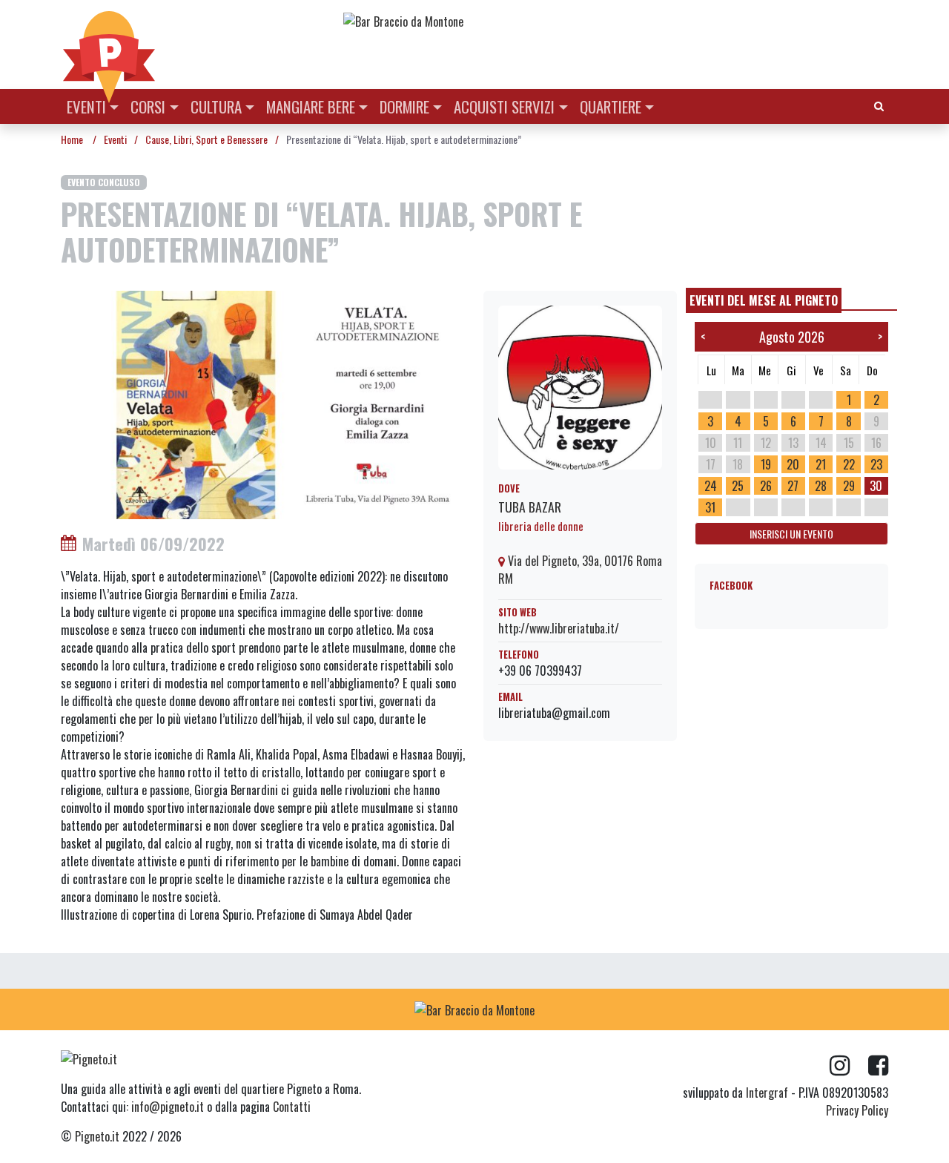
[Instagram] (849, 1066)
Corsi (147, 106)
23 (876, 464)
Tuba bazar (529, 506)
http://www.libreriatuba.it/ (558, 628)
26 (766, 486)
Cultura (216, 106)
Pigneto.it (97, 1136)
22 (849, 464)
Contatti (292, 1107)
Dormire (404, 106)
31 (710, 507)
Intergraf (767, 1092)
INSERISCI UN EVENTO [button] (791, 533)
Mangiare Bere (310, 106)
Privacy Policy (857, 1110)
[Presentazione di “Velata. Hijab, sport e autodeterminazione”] (263, 403)
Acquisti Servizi (504, 106)
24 (710, 486)
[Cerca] (879, 104)
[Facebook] (878, 1066)
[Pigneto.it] (109, 44)
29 (849, 486)
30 (876, 486)
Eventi (86, 106)
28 (821, 486)
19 (766, 464)
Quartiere (610, 106)
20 (793, 464)
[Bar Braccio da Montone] (614, 20)
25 (738, 486)
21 (821, 464)
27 (792, 486)
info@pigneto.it (167, 1107)
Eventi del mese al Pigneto (764, 300)
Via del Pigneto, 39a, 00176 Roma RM (580, 569)
